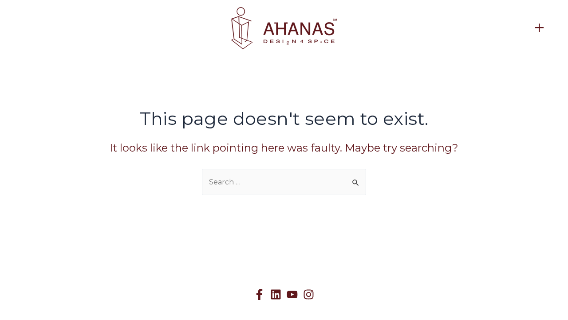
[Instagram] (308, 294)
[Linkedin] (275, 294)
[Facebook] (259, 294)
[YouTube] (292, 294)
